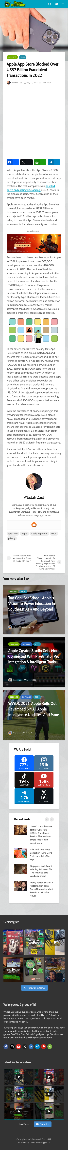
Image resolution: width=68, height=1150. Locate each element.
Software (26, 644)
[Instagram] (12, 1046)
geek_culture (13, 932)
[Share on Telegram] (54, 162)
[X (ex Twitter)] (24, 1046)
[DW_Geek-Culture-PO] (34, 243)
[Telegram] (37, 1046)
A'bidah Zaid (16, 82)
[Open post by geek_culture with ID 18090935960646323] (13, 969)
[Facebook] (5, 1046)
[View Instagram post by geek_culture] (20, 953)
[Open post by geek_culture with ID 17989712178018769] (55, 969)
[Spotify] (49, 1046)
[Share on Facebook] (13, 162)
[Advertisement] (34, 121)
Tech (23, 57)
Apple (24, 533)
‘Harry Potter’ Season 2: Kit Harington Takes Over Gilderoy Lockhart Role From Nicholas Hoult (41, 889)
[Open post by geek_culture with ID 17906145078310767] (13, 942)
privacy (11, 538)
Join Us (47, 1142)
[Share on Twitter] (26, 162)
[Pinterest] (43, 1046)
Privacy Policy (23, 1142)
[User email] (34, 524)
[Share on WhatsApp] (40, 162)
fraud (53, 533)
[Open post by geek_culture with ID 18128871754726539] (55, 942)
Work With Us (37, 1142)
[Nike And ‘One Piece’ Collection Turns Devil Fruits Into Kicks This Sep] (20, 852)
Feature (13, 591)
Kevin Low (17, 680)
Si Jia (15, 627)
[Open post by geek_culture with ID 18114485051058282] (34, 969)
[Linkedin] (31, 1046)
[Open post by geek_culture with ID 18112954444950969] (34, 942)
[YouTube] (18, 1046)
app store (12, 533)
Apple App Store (39, 533)
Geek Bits (12, 57)
